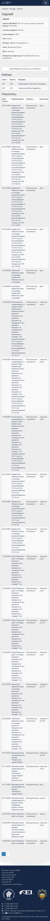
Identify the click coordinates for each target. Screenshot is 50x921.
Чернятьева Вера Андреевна (30, 88)
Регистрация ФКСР (9, 875)
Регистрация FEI (8, 877)
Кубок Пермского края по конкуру (18, 815)
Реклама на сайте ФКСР (11, 870)
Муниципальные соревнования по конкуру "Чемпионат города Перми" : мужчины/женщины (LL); (18, 773)
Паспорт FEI (6, 882)
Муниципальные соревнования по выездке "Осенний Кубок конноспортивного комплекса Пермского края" (18, 829)
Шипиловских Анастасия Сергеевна (32, 84)
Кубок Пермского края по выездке (18, 842)
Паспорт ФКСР (7, 879)
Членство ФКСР (8, 872)
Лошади (12, 9)
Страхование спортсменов (12, 884)
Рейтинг (7, 75)
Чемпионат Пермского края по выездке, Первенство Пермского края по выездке (18, 276)
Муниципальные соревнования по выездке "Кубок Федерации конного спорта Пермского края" (18, 804)
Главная (5, 9)
